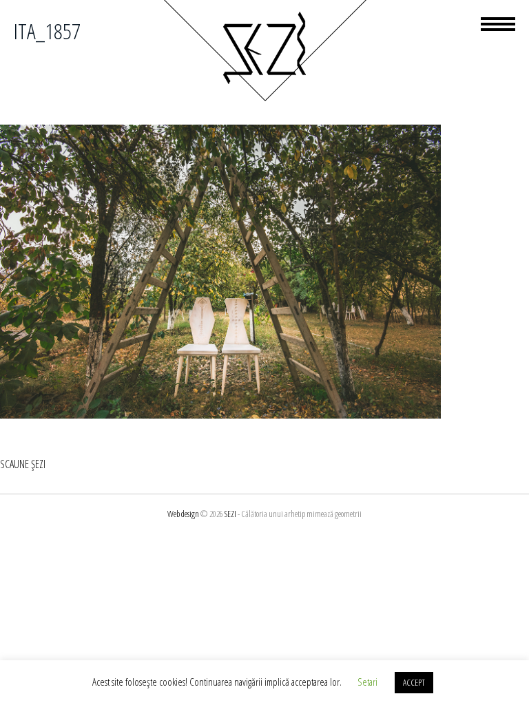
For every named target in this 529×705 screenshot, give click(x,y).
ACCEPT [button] (414, 682)
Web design (183, 513)
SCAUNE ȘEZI (22, 464)
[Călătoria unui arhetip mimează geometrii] (264, 99)
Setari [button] (367, 681)
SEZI (230, 513)
